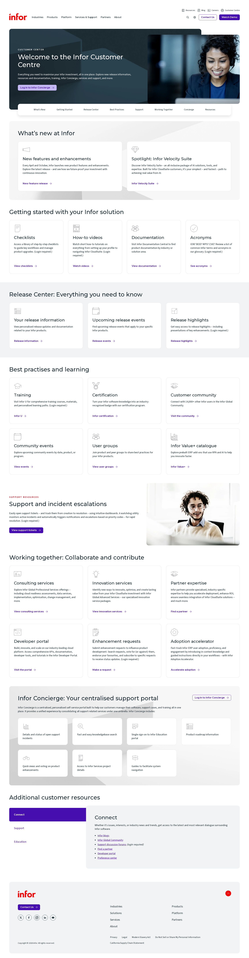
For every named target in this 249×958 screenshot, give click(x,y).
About (117, 17)
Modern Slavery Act (141, 937)
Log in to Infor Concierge (35, 88)
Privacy (113, 937)
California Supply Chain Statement (127, 943)
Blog (203, 10)
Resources (190, 10)
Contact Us (207, 17)
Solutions (116, 913)
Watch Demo (229, 17)
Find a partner (105, 849)
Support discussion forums (112, 844)
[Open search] (188, 17)
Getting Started (64, 109)
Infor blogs (103, 835)
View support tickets (24, 531)
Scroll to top (228, 893)
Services (115, 920)
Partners (106, 17)
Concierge (189, 109)
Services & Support (86, 17)
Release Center (91, 109)
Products (52, 17)
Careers (215, 10)
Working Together (164, 109)
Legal (124, 937)
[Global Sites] (195, 17)
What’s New (39, 109)
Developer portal (106, 853)
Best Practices (117, 109)
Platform (66, 17)
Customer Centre (232, 10)
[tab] (47, 814)
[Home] (18, 16)
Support (139, 109)
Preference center (107, 858)
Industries (37, 17)
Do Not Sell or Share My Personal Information (177, 937)
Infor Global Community (110, 840)
